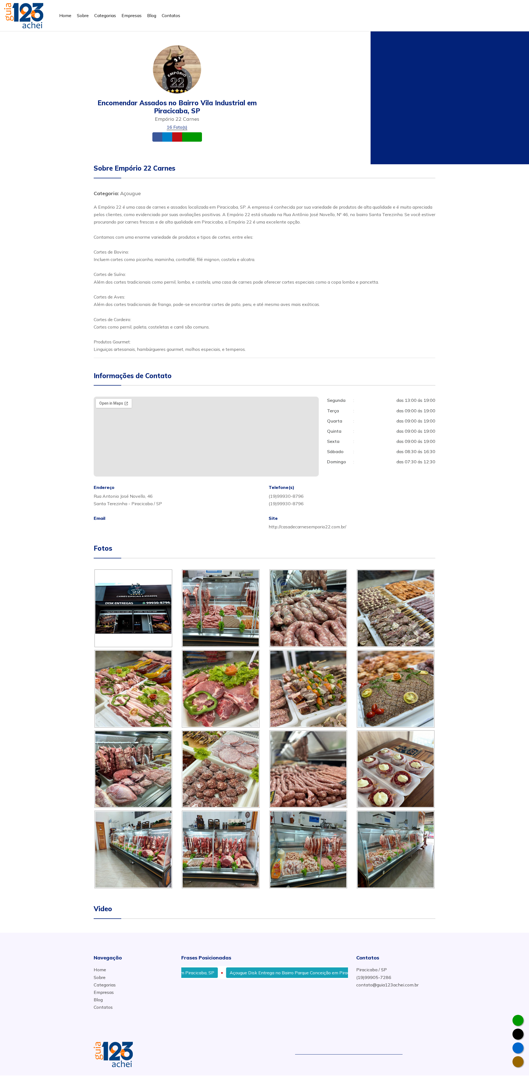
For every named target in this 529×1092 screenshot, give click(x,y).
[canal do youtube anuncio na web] (425, 1054)
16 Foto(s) (177, 127)
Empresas (132, 15)
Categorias (105, 15)
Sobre (83, 15)
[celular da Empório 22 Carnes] (517, 1034)
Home (65, 15)
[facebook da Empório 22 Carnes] (517, 1047)
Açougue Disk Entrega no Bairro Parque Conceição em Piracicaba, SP (264, 972)
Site (185, 137)
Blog (151, 15)
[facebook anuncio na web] (415, 1054)
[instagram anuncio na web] (433, 1054)
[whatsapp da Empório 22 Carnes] (517, 1020)
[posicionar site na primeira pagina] (23, 14)
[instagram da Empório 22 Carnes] (517, 1061)
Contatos (171, 15)
